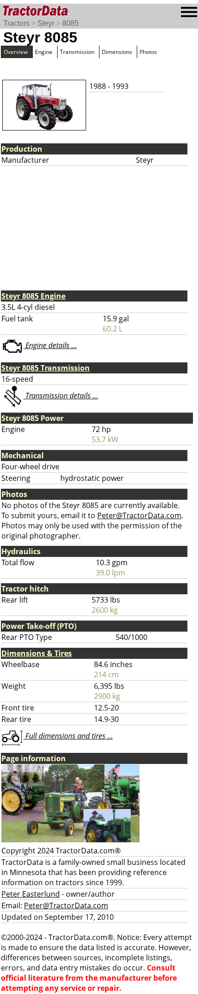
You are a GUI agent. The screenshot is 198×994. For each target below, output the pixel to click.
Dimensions (117, 52)
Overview (16, 52)
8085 (70, 23)
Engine (43, 52)
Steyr (45, 23)
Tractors (16, 23)
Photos (148, 52)
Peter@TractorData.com (139, 515)
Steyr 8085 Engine (33, 296)
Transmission (77, 52)
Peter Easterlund (30, 894)
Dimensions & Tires (36, 653)
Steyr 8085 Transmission (45, 368)
